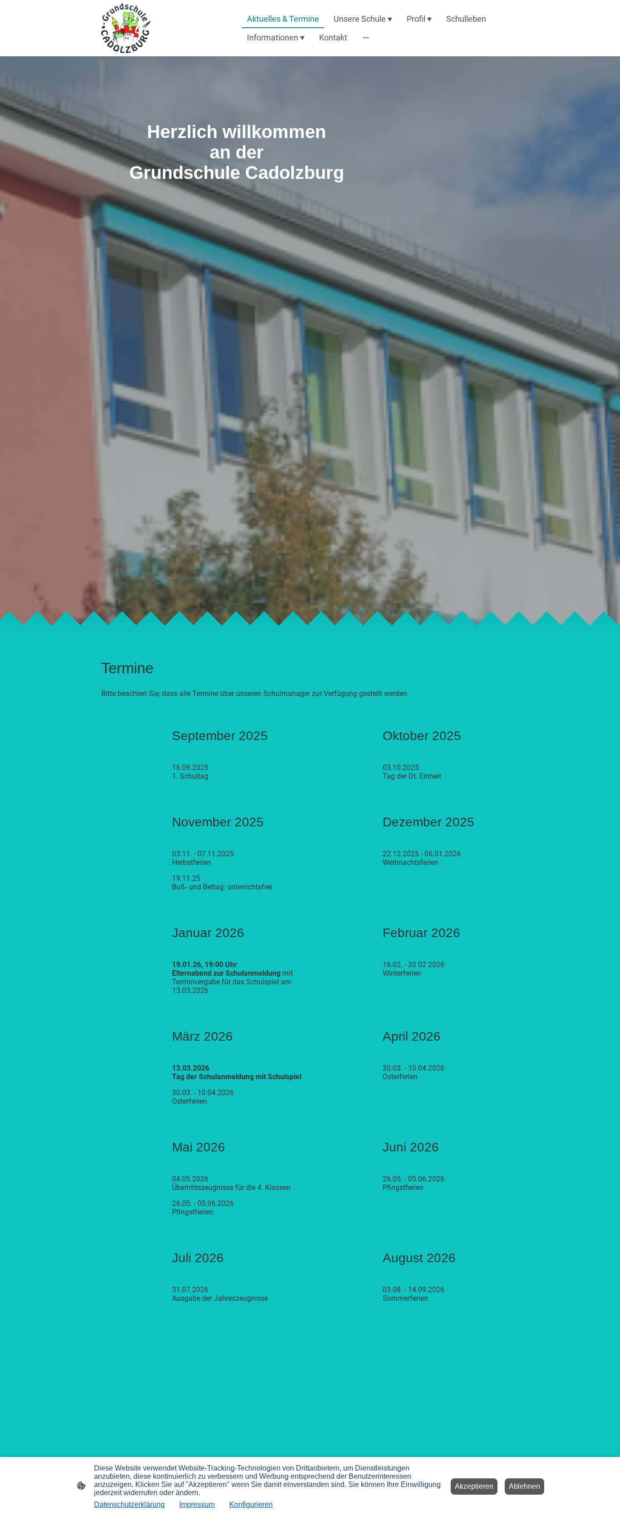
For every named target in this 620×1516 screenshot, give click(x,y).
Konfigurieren (251, 1504)
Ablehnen (524, 1486)
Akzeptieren (474, 1486)
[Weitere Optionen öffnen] (365, 37)
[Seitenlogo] (125, 28)
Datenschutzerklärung (129, 1504)
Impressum (197, 1504)
